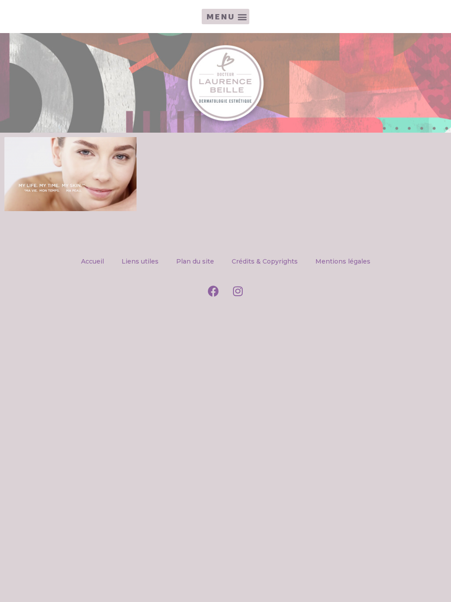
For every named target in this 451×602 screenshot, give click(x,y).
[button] (225, 16)
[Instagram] (238, 291)
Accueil (92, 261)
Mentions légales (342, 261)
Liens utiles (140, 261)
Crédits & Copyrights (265, 261)
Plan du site (195, 261)
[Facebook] (214, 291)
